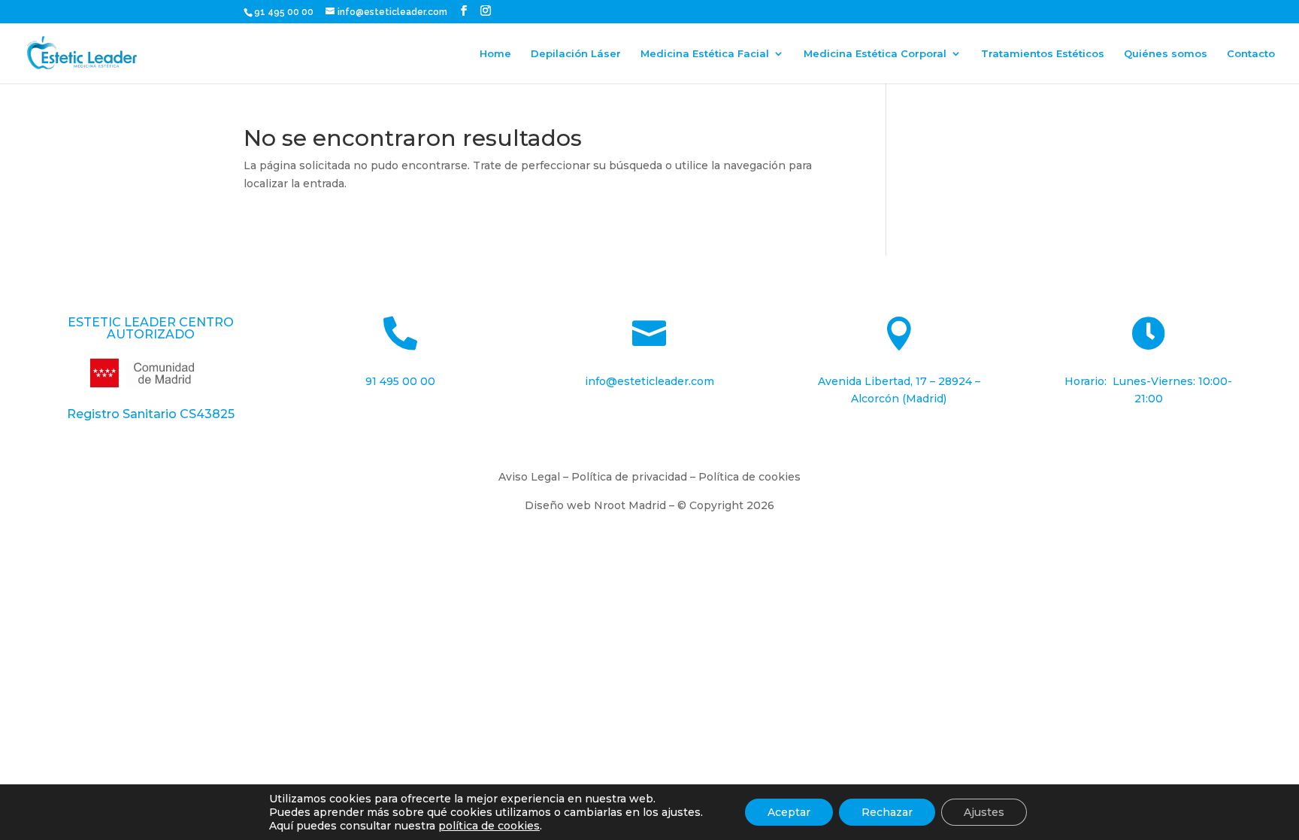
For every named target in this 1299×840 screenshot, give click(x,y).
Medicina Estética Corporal (875, 53)
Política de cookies (749, 477)
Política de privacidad (629, 477)
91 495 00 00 (285, 12)
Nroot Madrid (630, 505)
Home (495, 53)
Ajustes (984, 812)
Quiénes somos (1165, 53)
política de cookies (489, 825)
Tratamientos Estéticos (1042, 53)
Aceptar (789, 812)
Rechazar (887, 812)
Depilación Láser (576, 53)
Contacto (1251, 53)
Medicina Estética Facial (704, 53)
